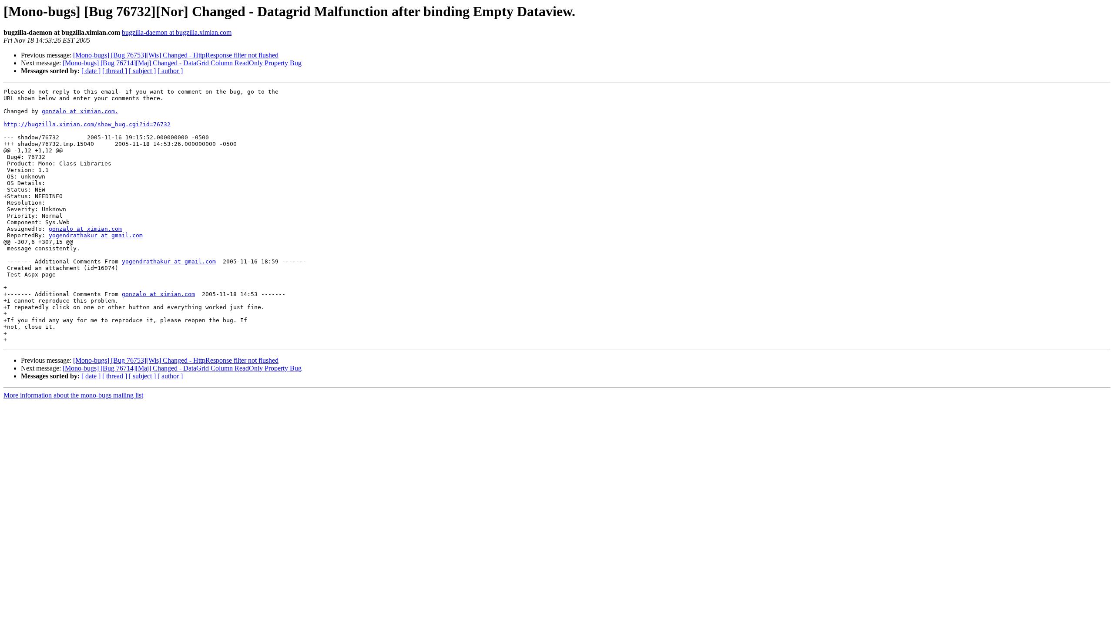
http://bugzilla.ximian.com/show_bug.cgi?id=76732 (87, 124)
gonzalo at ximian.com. (80, 111)
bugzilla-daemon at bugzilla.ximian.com (177, 32)
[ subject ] (142, 70)
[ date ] (91, 70)
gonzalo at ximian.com (85, 229)
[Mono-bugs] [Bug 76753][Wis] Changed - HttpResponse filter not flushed (175, 55)
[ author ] (170, 70)
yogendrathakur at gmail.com (96, 235)
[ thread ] (114, 70)
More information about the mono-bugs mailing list (73, 395)
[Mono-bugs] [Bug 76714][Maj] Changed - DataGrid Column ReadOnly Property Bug (182, 63)
